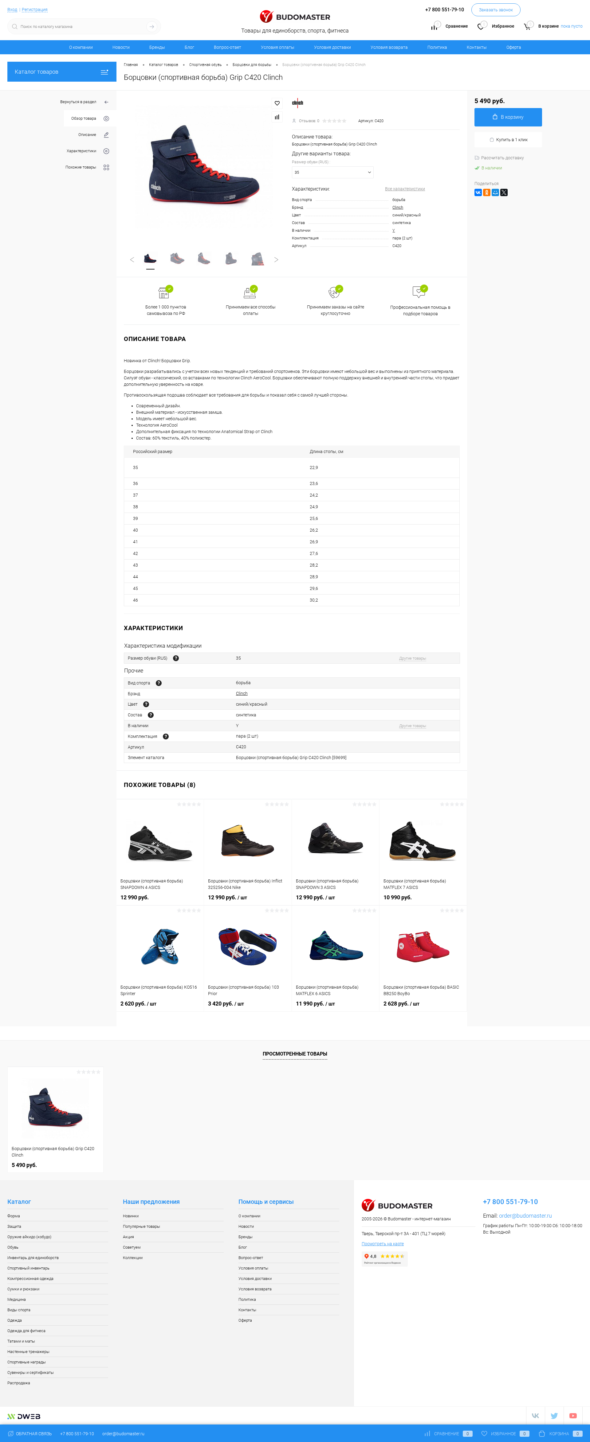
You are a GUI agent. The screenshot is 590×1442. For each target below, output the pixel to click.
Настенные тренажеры (28, 1351)
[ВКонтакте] (478, 192)
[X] (504, 192)
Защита (14, 1226)
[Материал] (151, 715)
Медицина (16, 1299)
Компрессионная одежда (30, 1278)
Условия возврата (389, 47)
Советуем (132, 1247)
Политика (437, 47)
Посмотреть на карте (383, 1243)
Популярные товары (141, 1226)
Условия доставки (332, 47)
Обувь (12, 1247)
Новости (121, 47)
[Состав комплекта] (166, 736)
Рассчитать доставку (502, 157)
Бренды (157, 47)
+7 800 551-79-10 (77, 1433)
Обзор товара (83, 118)
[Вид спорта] (159, 683)
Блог (189, 47)
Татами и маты (21, 1341)
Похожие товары (80, 167)
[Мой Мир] (495, 192)
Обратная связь (33, 1433)
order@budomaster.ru (525, 1215)
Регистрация (35, 9)
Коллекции (133, 1257)
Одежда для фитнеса (26, 1330)
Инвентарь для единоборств (33, 1257)
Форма (13, 1216)
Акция (128, 1237)
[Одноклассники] (486, 192)
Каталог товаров (36, 71)
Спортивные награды (26, 1362)
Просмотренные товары (295, 1054)
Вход (12, 9)
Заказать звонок (496, 9)
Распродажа (18, 1383)
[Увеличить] (204, 167)
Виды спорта (18, 1310)
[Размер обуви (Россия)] (176, 658)
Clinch (397, 207)
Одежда (14, 1320)
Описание (87, 134)
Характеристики (81, 151)
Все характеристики (405, 188)
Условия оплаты (277, 47)
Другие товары (412, 658)
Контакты (477, 47)
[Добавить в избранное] (277, 103)
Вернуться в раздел (78, 101)
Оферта (513, 47)
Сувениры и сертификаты (30, 1372)
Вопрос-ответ (227, 47)
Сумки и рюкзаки (23, 1289)
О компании (81, 47)
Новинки (131, 1216)
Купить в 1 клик (512, 139)
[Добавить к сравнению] (277, 116)
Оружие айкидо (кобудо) (29, 1237)
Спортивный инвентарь (28, 1268)
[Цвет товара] (146, 704)
